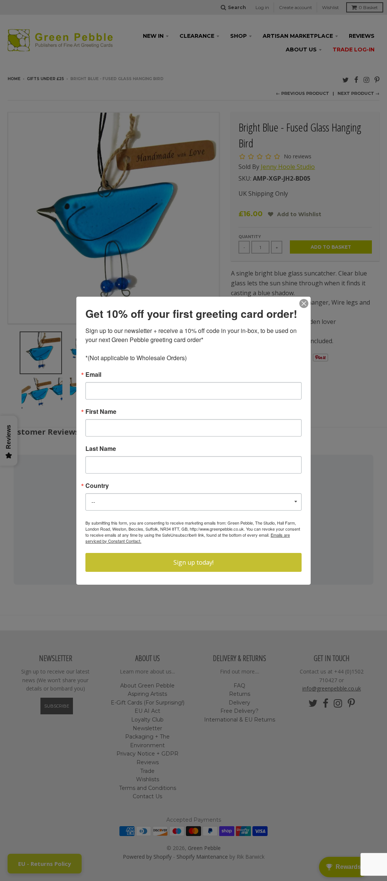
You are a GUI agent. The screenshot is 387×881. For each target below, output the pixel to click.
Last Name (100, 449)
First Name (100, 412)
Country (97, 486)
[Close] (303, 303)
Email (93, 375)
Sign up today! (193, 562)
